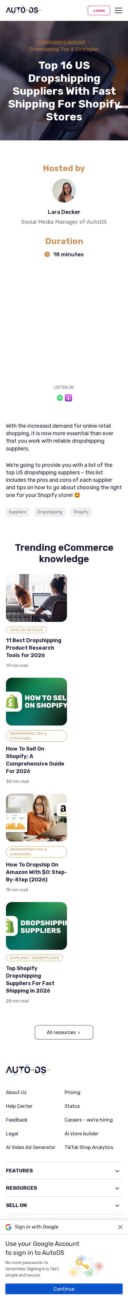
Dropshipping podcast (61, 42)
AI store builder (82, 1133)
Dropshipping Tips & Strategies (28, 735)
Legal (12, 1133)
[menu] (118, 10)
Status (72, 1106)
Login (99, 11)
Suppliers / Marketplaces (34, 958)
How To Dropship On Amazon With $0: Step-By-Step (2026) (36, 872)
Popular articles (26, 630)
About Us (16, 1092)
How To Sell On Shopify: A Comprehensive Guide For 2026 (35, 760)
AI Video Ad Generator (30, 1147)
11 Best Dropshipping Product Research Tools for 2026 (33, 648)
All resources (61, 1032)
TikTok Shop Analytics (89, 1147)
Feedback (16, 1120)
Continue (64, 1289)
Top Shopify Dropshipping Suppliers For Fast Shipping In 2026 (30, 979)
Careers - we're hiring (89, 1120)
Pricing (72, 1092)
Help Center (19, 1106)
